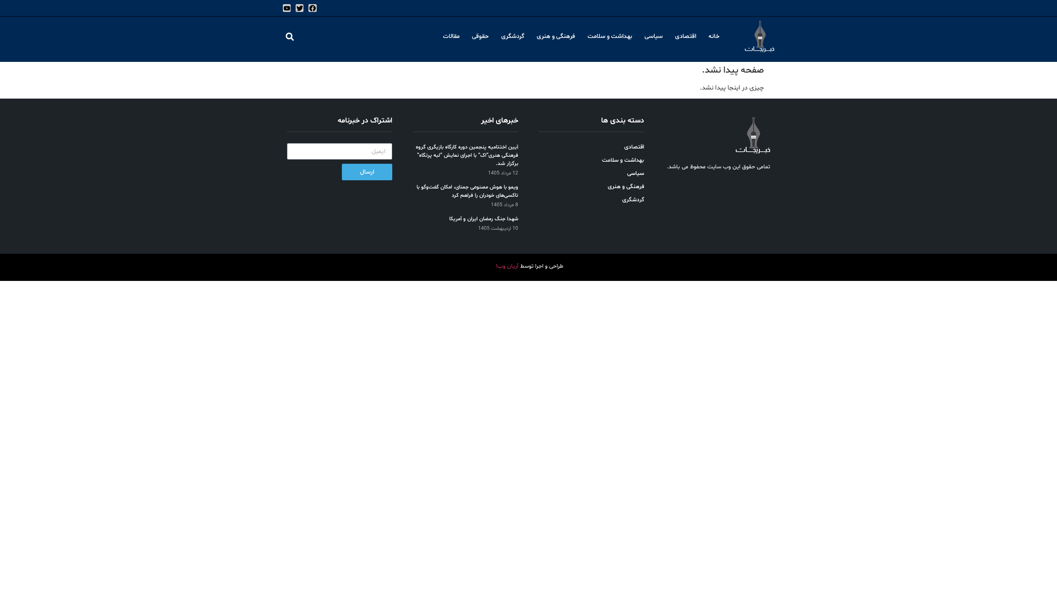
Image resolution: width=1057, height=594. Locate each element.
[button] (289, 36)
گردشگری (512, 36)
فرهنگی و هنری (556, 36)
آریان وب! (507, 266)
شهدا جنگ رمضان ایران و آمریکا (483, 219)
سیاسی (654, 36)
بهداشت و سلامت (610, 36)
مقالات (451, 36)
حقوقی (480, 36)
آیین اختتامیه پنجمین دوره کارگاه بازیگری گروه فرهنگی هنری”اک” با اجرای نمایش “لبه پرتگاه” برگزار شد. (467, 155)
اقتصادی (685, 36)
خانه (714, 36)
